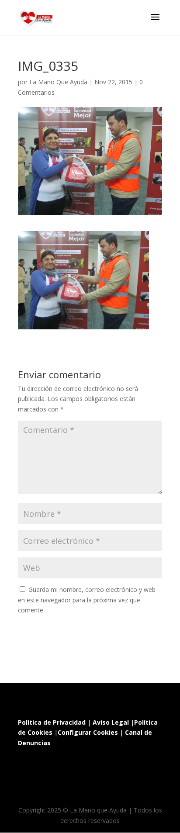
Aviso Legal (111, 722)
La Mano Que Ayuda (58, 82)
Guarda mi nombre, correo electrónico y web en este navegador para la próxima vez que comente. (87, 600)
